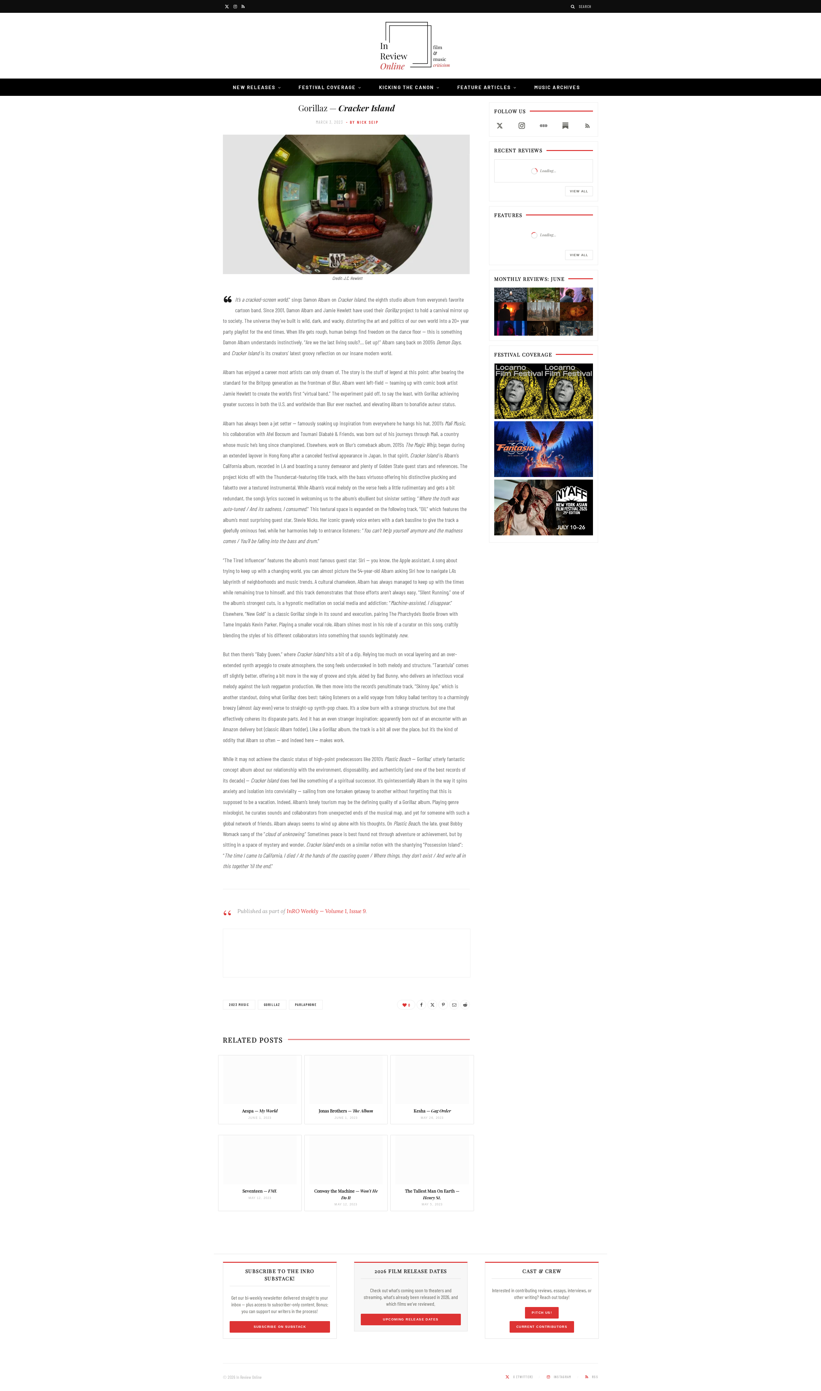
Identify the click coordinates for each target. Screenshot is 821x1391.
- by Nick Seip (362, 122)
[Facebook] (421, 1005)
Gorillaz (272, 1004)
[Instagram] (521, 125)
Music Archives (557, 87)
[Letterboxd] (543, 125)
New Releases (254, 87)
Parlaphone (306, 1004)
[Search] (573, 6)
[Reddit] (465, 1005)
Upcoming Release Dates (410, 1319)
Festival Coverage (327, 87)
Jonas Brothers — (346, 1110)
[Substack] (565, 125)
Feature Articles (484, 87)
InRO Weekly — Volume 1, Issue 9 (326, 911)
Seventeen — (259, 1191)
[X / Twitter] (499, 125)
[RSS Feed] (587, 125)
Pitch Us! (542, 1312)
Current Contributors (541, 1326)
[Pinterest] (443, 1005)
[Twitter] (432, 1005)
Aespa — (260, 1110)
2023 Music (239, 1004)
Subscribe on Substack (280, 1326)
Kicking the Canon (406, 87)
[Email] (454, 1005)
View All (579, 191)
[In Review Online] (410, 46)
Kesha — (432, 1110)
